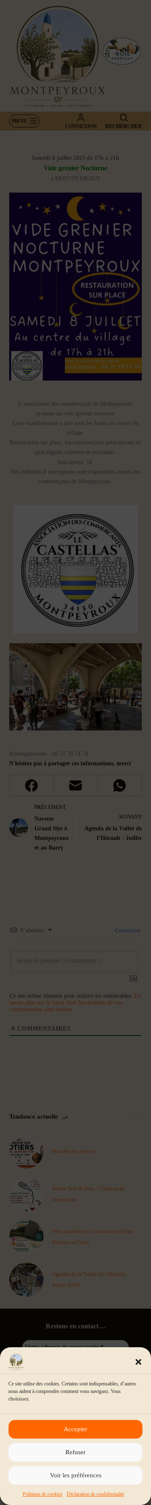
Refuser (75, 1452)
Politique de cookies (42, 1494)
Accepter (75, 1429)
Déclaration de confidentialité (95, 1494)
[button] (138, 1362)
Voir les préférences (76, 1475)
